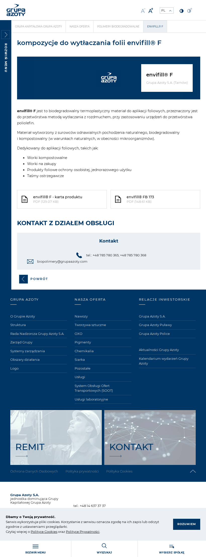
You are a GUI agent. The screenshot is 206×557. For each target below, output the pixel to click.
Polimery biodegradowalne (118, 26)
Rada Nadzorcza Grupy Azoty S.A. (37, 334)
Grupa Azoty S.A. (152, 316)
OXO (78, 334)
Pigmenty (83, 342)
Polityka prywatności (82, 471)
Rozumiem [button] (186, 524)
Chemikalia (84, 351)
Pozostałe (82, 368)
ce (42, 532)
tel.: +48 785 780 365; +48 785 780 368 (116, 255)
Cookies (50, 532)
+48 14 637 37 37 (93, 506)
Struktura (18, 325)
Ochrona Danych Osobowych (34, 471)
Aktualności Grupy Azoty (159, 350)
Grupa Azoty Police (154, 334)
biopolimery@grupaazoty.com (62, 261)
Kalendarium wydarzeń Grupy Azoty (163, 361)
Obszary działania (25, 359)
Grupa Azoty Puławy (155, 325)
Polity (35, 532)
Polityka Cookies (119, 471)
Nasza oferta (79, 26)
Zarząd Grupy (21, 342)
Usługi (80, 377)
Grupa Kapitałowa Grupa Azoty (38, 26)
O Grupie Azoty (22, 316)
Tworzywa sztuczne (90, 325)
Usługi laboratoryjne (91, 399)
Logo (14, 368)
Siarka (80, 359)
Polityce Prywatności (82, 532)
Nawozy (81, 316)
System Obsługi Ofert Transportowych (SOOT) (94, 388)
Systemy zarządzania (27, 351)
